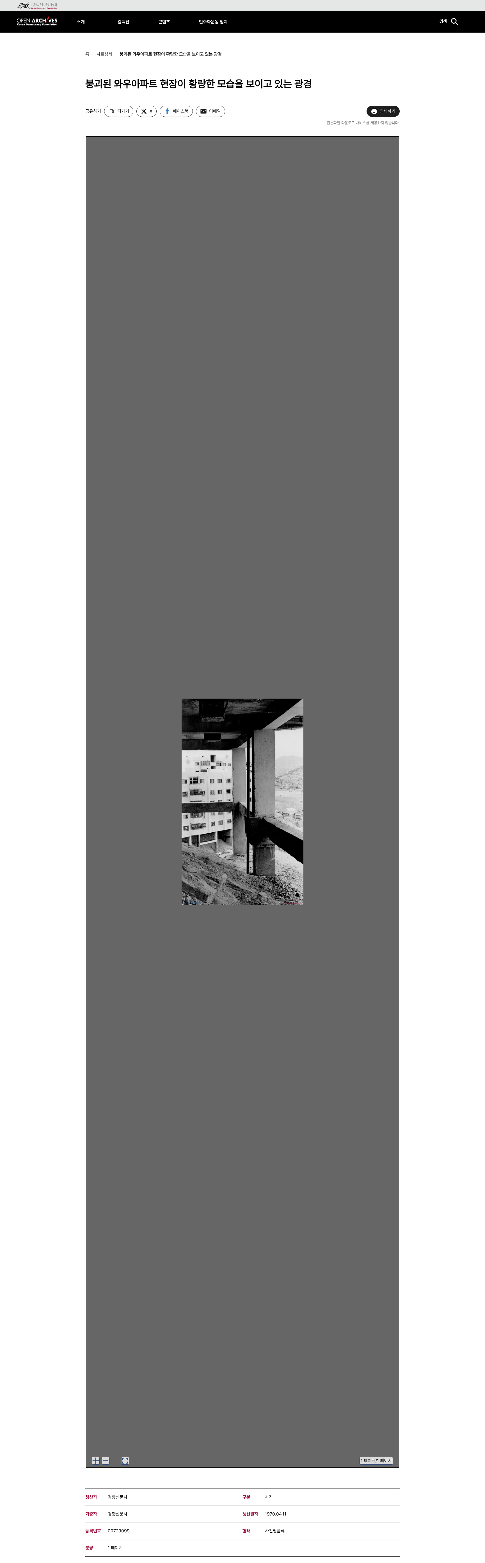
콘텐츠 (164, 21)
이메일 (215, 111)
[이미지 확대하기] (96, 1461)
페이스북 (181, 111)
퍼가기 (123, 111)
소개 (81, 21)
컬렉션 (123, 21)
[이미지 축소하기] (105, 1461)
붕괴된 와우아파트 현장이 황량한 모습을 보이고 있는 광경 (171, 54)
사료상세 (104, 54)
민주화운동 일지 (213, 21)
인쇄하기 (387, 111)
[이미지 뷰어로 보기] (125, 1461)
